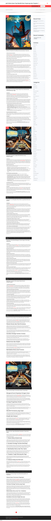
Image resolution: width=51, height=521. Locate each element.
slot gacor (35, 156)
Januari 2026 (35, 56)
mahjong (35, 114)
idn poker (35, 101)
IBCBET (34, 97)
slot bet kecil (35, 148)
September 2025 (36, 63)
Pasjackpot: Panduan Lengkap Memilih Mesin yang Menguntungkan (16, 156)
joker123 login (35, 106)
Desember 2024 (36, 78)
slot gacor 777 (35, 158)
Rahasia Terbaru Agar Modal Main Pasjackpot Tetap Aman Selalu (17, 432)
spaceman (35, 171)
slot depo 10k (35, 153)
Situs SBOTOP (35, 139)
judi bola (35, 109)
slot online (35, 161)
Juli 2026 (35, 46)
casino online (35, 92)
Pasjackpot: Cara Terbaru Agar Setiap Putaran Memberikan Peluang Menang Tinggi (17, 90)
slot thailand (35, 166)
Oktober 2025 (35, 61)
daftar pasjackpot (22, 160)
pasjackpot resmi (27, 278)
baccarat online (35, 87)
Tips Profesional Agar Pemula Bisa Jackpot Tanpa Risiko (17, 390)
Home (37, 9)
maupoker (35, 119)
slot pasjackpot (17, 479)
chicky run (35, 94)
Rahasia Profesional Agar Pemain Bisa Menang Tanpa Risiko (17, 317)
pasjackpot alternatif (19, 278)
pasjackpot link (23, 278)
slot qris (35, 163)
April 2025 (35, 71)
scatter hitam (35, 131)
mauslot (34, 121)
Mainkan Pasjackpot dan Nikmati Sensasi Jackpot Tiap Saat (17, 50)
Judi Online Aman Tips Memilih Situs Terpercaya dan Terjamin (22, 3)
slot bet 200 (35, 146)
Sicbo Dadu (35, 134)
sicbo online (35, 136)
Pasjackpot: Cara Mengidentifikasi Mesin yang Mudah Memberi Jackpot (18, 200)
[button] (39, 6)
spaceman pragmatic (36, 173)
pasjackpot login (11, 204)
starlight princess (36, 178)
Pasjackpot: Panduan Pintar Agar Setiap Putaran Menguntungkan (15, 281)
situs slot (35, 141)
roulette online (35, 124)
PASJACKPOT (27, 80)
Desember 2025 (36, 58)
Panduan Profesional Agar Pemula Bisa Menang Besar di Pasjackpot (17, 474)
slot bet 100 (35, 144)
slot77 (34, 168)
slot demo (35, 151)
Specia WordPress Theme (15, 518)
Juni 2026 (35, 48)
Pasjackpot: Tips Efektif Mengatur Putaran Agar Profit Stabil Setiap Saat (17, 241)
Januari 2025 (35, 76)
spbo (34, 176)
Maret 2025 (35, 73)
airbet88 (35, 84)
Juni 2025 (35, 68)
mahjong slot (35, 116)
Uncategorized (11, 278)
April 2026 (35, 51)
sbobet (34, 129)
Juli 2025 (35, 66)
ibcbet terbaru (35, 99)
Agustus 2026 (35, 44)
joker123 (35, 104)
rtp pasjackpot (14, 94)
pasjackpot (15, 278)
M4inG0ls (8, 278)
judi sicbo (35, 111)
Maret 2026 (35, 53)
